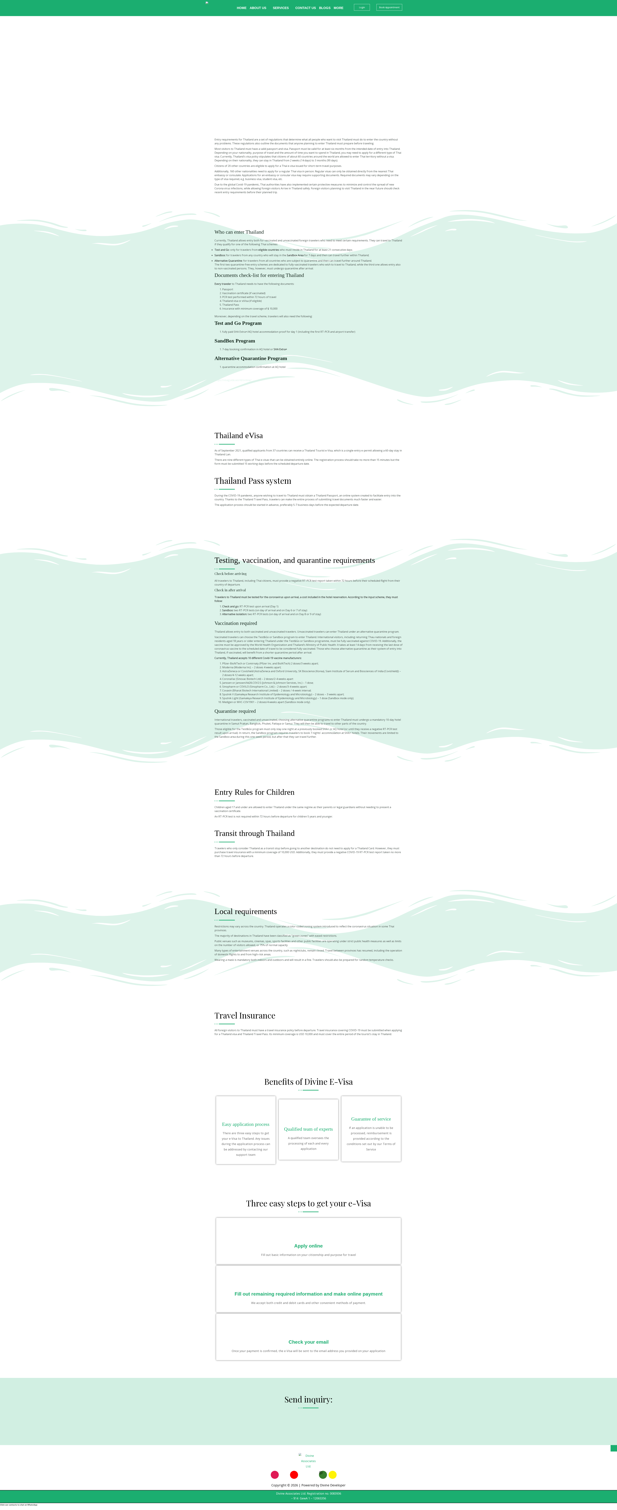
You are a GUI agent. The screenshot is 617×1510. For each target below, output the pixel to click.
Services (281, 8)
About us (258, 8)
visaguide (220, 374)
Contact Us (305, 8)
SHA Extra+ (280, 349)
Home (241, 8)
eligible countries (268, 250)
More (338, 8)
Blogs (325, 8)
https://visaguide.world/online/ (233, 380)
